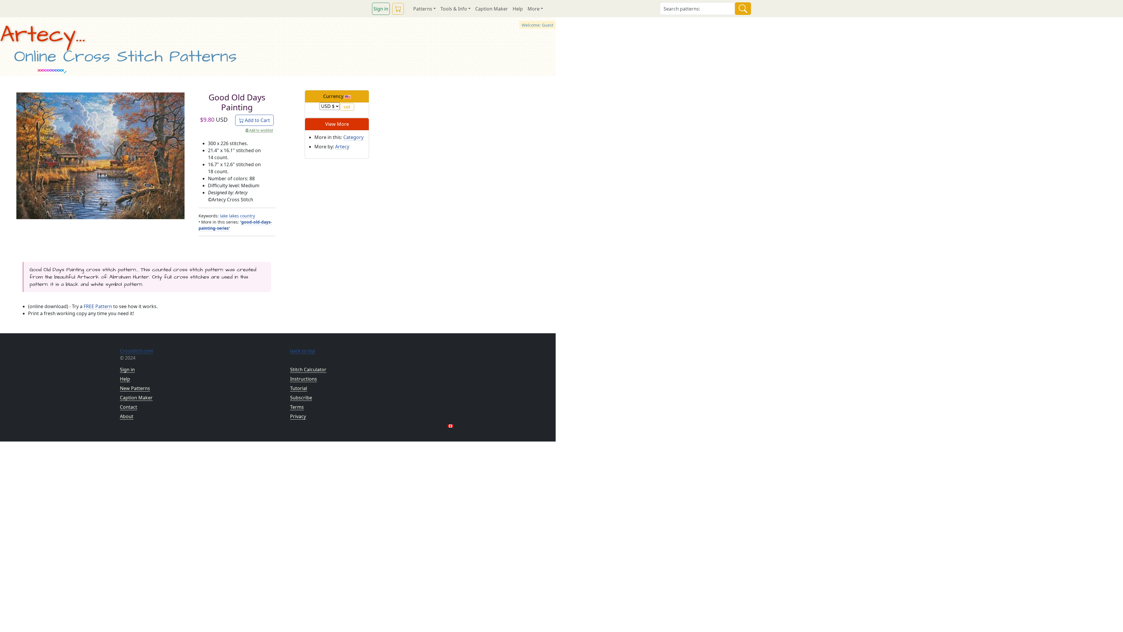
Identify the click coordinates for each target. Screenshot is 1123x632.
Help (518, 9)
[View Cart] (398, 9)
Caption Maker (491, 9)
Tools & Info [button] (453, 9)
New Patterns (135, 388)
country (247, 216)
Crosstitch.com (136, 351)
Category (353, 137)
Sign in (380, 9)
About (126, 416)
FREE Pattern (98, 306)
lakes (234, 216)
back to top (302, 351)
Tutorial (298, 388)
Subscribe (301, 397)
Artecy (342, 146)
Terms (297, 407)
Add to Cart (257, 120)
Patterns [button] (422, 9)
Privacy (298, 416)
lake (224, 216)
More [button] (534, 9)
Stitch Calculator (308, 369)
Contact (128, 407)
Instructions (303, 379)
